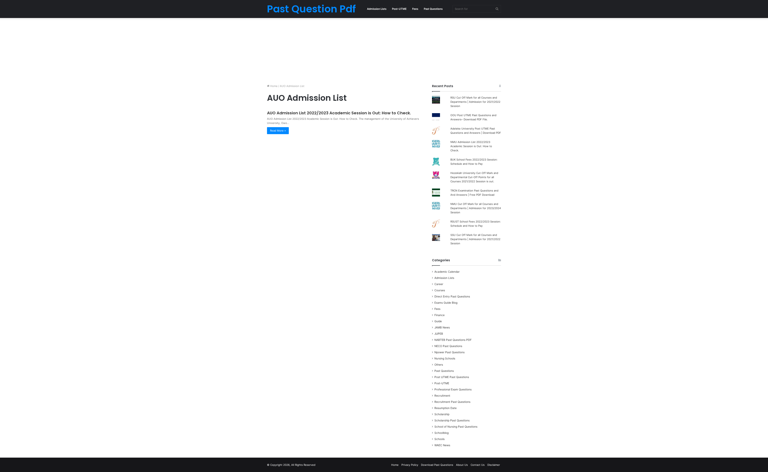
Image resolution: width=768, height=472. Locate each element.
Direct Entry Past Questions (452, 296)
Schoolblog (441, 432)
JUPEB (438, 333)
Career (438, 284)
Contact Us (478, 464)
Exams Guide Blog (445, 302)
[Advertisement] (384, 50)
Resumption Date (445, 408)
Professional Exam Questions (453, 389)
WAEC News (442, 445)
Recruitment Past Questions (452, 401)
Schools (439, 439)
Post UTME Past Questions (451, 377)
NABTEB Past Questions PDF (453, 339)
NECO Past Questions (448, 346)
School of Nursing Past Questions (455, 426)
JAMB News (442, 327)
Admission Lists (376, 8)
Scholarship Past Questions (452, 420)
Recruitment (442, 395)
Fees (415, 8)
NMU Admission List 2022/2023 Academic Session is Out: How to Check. (471, 146)
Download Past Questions (437, 464)
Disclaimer (493, 464)
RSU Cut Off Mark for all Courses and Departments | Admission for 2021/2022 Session (475, 102)
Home (273, 86)
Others (438, 364)
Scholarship (441, 414)
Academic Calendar (447, 271)
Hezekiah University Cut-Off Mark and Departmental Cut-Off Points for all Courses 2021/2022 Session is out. (474, 177)
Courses (439, 290)
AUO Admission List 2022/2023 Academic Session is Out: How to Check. (339, 113)
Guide (438, 321)
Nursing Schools (444, 358)
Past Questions (433, 8)
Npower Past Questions (449, 352)
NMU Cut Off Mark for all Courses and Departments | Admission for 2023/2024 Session (475, 208)
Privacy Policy (409, 464)
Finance (439, 315)
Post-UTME (399, 8)
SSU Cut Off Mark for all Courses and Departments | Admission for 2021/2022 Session (475, 239)
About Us (462, 464)
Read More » (278, 130)
